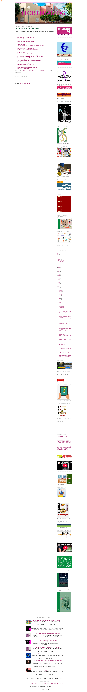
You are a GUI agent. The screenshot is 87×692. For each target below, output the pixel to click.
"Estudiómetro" (59, 252)
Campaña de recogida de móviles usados (25, 59)
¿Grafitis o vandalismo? (62, 330)
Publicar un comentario (19, 79)
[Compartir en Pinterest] (20, 72)
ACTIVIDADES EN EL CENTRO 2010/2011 (65, 348)
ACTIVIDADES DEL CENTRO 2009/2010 (65, 355)
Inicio (36, 80)
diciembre (60, 290)
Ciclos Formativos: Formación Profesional (65, 339)
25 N (57, 254)
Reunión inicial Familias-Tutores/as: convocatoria (26, 38)
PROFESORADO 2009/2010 (63, 345)
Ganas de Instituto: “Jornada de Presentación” (26, 37)
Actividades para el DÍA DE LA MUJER (47, 626)
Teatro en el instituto (21, 44)
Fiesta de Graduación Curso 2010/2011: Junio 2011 (27, 67)
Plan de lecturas (20, 42)
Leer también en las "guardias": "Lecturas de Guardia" (27, 49)
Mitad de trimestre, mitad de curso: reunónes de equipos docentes (29, 55)
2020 (59, 275)
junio (59, 298)
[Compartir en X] (17, 72)
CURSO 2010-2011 (61, 306)
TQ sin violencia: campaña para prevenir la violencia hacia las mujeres (30, 45)
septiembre (60, 294)
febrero (60, 303)
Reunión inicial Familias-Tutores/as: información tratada (27, 40)
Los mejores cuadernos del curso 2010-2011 (25, 64)
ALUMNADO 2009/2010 (62, 347)
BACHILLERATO (61, 340)
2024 (59, 270)
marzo (60, 302)
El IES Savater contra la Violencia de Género (25, 48)
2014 (59, 283)
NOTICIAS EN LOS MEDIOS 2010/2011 (64, 352)
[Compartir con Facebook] (19, 72)
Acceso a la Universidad (60, 260)
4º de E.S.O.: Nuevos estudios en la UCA (65, 311)
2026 (59, 267)
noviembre (60, 291)
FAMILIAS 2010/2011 (62, 351)
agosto (60, 295)
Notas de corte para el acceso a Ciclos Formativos (47, 620)
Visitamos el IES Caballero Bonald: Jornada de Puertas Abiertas (29, 60)
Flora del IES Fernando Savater (23, 68)
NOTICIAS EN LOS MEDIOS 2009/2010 (64, 356)
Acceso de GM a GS (60, 261)
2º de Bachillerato (59, 255)
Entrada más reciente (19, 80)
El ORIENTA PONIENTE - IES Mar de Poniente (64, 442)
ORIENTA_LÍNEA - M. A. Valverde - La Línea (63, 448)
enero (60, 305)
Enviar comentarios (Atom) (25, 83)
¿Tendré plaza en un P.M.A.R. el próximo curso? (47, 653)
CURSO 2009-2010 (61, 307)
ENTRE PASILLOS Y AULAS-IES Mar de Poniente (64, 441)
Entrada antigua (52, 80)
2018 (59, 278)
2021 (59, 274)
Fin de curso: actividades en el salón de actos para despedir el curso (30, 65)
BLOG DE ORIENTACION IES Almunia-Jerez (63, 436)
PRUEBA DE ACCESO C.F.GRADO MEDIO (65, 335)
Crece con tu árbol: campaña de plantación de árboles (27, 53)
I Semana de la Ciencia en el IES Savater (25, 57)
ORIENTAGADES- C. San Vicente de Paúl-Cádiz (64, 447)
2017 (59, 279)
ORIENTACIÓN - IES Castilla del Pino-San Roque (64, 446)
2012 (59, 286)
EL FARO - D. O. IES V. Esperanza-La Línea (63, 440)
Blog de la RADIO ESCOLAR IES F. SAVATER (25, 41)
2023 (59, 271)
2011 (59, 287)
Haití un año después (21, 52)
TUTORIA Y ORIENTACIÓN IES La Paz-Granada (64, 449)
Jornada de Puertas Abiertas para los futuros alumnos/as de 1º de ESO (30, 63)
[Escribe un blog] (16, 72)
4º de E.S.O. (59, 259)
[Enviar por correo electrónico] (15, 72)
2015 (59, 282)
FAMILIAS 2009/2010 (62, 344)
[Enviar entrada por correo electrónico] (52, 70)
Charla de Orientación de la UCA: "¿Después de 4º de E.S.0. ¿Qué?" (30, 56)
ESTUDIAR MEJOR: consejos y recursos (44, 676)
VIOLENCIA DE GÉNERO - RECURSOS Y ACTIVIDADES (47, 633)
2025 (59, 268)
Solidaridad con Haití (62, 334)
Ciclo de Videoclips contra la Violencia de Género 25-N (27, 46)
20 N (57, 253)
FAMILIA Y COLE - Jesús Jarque (62, 443)
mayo (60, 299)
